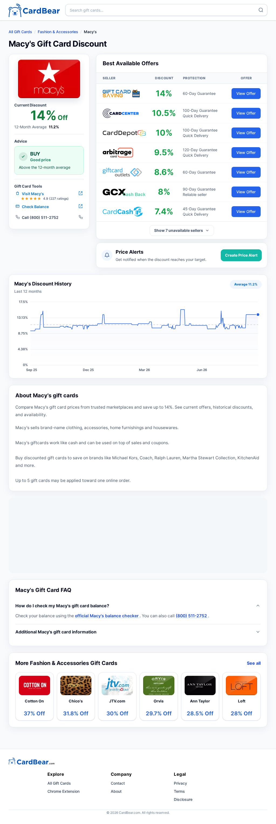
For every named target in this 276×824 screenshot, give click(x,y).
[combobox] (166, 10)
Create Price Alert (241, 255)
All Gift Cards (20, 31)
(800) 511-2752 (192, 615)
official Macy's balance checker (107, 615)
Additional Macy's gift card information (55, 632)
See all (254, 663)
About (116, 791)
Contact (118, 783)
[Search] (260, 10)
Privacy (180, 783)
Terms (179, 791)
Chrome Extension (63, 791)
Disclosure (183, 799)
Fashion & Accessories (58, 31)
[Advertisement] (138, 535)
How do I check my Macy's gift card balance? (62, 605)
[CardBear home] (34, 10)
